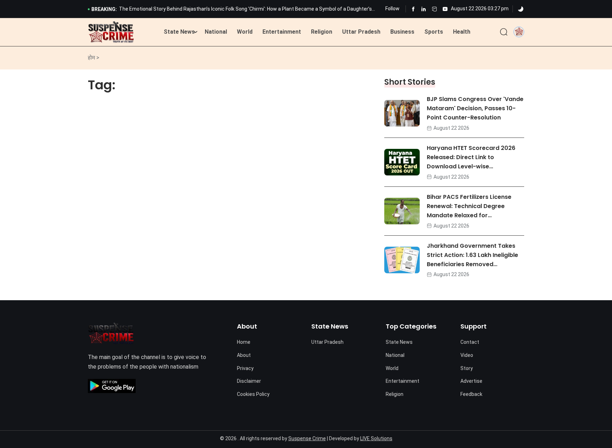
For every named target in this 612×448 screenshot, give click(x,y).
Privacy (245, 368)
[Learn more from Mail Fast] (434, 9)
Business (402, 31)
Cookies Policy (253, 394)
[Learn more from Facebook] (413, 9)
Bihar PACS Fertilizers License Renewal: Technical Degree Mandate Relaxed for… (469, 206)
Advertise (471, 381)
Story (466, 368)
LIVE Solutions (376, 438)
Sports (433, 31)
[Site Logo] (111, 32)
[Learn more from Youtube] (445, 9)
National (216, 31)
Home (243, 342)
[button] (519, 31)
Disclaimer (249, 381)
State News (179, 31)
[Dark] (520, 9)
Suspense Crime (307, 438)
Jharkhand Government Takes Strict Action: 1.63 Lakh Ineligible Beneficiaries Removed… (472, 255)
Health (461, 31)
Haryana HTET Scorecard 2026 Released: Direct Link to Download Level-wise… (471, 157)
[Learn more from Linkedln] (423, 9)
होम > (93, 57)
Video (466, 355)
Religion (321, 31)
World (245, 31)
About (244, 355)
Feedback (471, 394)
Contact (469, 342)
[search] (504, 32)
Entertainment (281, 31)
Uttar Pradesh (361, 31)
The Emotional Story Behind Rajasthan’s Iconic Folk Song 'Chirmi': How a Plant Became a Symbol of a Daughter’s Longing (245, 9)
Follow (392, 8)
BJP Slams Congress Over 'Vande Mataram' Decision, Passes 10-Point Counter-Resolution (475, 108)
